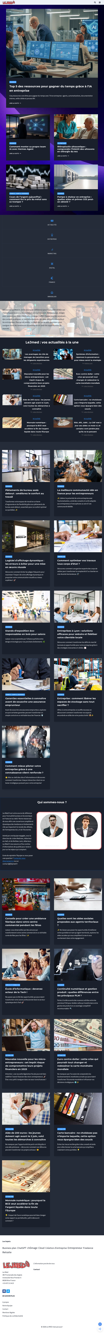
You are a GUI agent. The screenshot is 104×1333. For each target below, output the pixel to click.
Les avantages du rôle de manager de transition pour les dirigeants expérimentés (36, 357)
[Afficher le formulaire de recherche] (95, 2)
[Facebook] (4, 1291)
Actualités (36, 350)
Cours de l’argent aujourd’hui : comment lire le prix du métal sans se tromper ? (28, 199)
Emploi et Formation (13, 985)
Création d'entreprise (56, 1248)
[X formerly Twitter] (8, 1291)
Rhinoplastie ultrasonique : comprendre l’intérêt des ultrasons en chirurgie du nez (75, 149)
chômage (32, 1248)
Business (13, 82)
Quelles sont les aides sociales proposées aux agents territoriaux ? (77, 922)
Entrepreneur (75, 1248)
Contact (5, 1309)
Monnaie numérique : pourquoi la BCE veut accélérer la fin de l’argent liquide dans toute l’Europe (36, 427)
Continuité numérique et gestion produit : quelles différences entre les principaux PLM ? (78, 992)
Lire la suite (14, 103)
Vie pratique (62, 143)
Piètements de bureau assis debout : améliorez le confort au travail (24, 493)
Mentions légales (8, 1312)
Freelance (88, 1248)
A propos (5, 1302)
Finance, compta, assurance (19, 193)
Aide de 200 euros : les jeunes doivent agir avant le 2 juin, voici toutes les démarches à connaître (36, 404)
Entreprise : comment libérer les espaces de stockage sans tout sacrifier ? (76, 702)
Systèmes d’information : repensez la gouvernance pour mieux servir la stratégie (87, 357)
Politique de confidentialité (12, 1316)
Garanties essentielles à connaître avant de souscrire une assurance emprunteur (25, 702)
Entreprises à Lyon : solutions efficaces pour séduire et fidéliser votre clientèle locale (77, 634)
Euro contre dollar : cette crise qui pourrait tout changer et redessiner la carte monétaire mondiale (88, 378)
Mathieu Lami (88, 363)
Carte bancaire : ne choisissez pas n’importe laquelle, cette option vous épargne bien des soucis (88, 404)
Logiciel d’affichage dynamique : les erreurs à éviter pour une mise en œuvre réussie (25, 564)
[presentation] (52, 43)
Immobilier (61, 556)
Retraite (6, 1252)
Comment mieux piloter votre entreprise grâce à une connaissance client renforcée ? (24, 769)
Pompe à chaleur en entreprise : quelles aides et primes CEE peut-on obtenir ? (75, 199)
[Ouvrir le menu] (100, 2)
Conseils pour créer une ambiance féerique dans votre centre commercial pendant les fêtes (25, 922)
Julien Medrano (37, 363)
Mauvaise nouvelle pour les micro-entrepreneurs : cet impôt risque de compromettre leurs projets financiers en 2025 (36, 380)
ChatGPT (21, 1248)
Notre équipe (7, 1305)
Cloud (41, 1248)
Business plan (9, 1248)
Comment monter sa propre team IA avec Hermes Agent (27, 147)
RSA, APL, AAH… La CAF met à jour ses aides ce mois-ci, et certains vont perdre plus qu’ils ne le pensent (87, 427)
